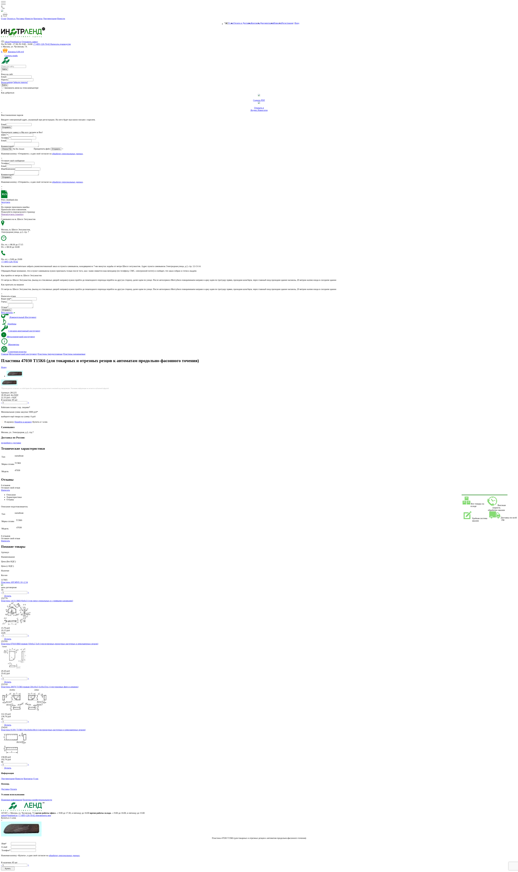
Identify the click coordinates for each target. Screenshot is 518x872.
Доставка (5, 789)
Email (3, 77)
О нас (3, 18)
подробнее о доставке (11, 443)
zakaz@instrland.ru (13, 42)
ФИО (4, 135)
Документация (50, 18)
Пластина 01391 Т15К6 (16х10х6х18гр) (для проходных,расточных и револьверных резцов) (43, 730)
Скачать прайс (11, 55)
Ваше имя (6, 299)
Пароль (4, 79)
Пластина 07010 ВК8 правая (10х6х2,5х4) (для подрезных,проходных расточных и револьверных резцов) (49, 644)
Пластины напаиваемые (74, 354)
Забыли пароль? (20, 82)
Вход (297, 23)
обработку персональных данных (67, 154)
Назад (3, 367)
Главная (4, 354)
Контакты (37, 18)
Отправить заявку (30, 42)
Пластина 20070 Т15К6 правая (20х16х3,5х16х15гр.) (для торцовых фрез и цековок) (39, 687)
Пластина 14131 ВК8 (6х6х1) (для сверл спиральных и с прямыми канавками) (37, 601)
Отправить (56, 149)
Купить (8, 869)
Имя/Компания (8, 169)
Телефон (6, 138)
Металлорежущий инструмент (23, 354)
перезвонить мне (43, 815)
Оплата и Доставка (15, 18)
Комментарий (7, 146)
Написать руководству (60, 44)
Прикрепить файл (42, 149)
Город (3, 301)
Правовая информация (11, 800)
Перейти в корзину (23, 422)
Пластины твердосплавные (50, 354)
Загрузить (5, 202)
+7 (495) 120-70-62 (26, 815)
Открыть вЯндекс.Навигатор (259, 109)
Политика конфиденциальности (37, 800)
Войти (4, 85)
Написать (5, 490)
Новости (29, 18)
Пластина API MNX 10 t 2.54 (14, 582)
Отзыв (4, 307)
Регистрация (287, 23)
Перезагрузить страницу (12, 214)
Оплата (13, 789)
